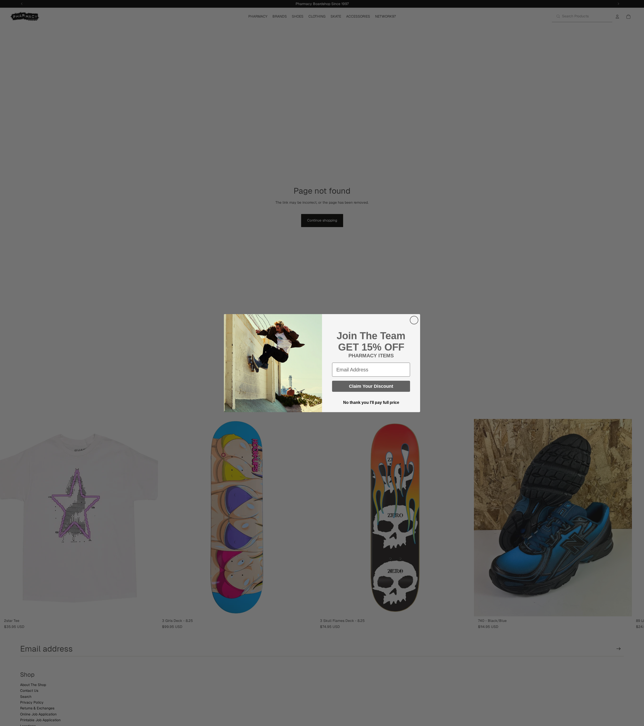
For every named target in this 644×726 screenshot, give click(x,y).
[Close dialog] (414, 320)
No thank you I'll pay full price (371, 402)
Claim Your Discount (371, 386)
